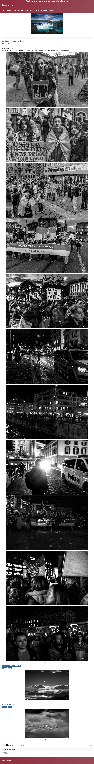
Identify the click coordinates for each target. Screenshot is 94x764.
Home (4, 10)
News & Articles (44, 10)
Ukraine (9, 43)
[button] (91, 23)
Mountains (10, 668)
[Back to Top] (92, 762)
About (37, 10)
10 (23, 745)
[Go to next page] (26, 745)
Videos (26, 10)
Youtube (6, 753)
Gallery (14, 10)
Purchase (32, 10)
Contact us (51, 10)
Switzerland (4, 43)
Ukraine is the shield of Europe (13, 41)
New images (47, 662)
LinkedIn (6, 752)
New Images (20, 10)
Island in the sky (8, 705)
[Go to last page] (28, 745)
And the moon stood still (11, 666)
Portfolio (9, 10)
